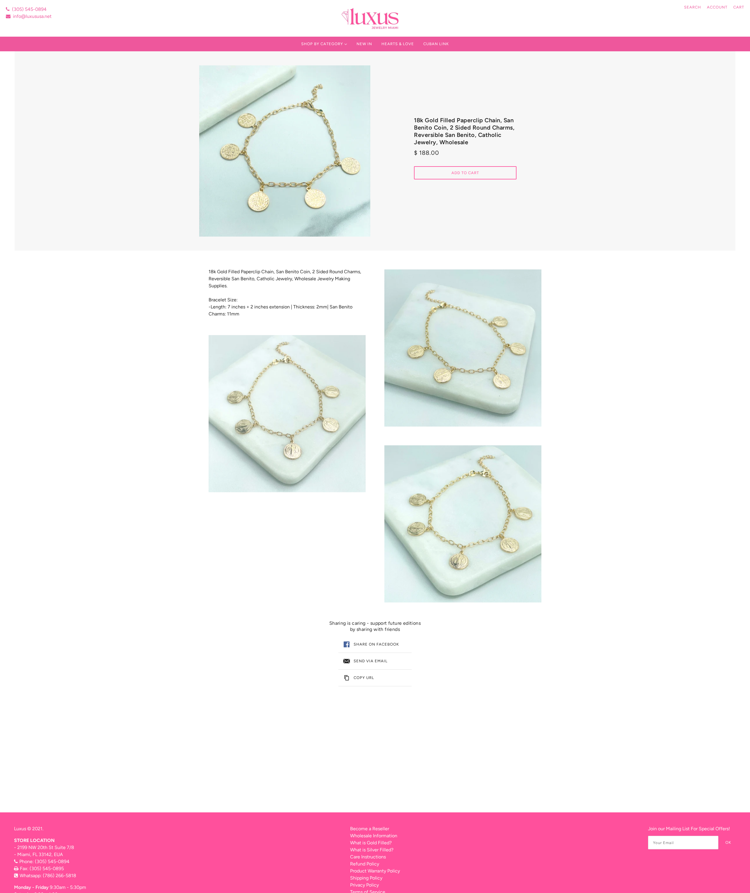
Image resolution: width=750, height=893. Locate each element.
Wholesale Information (373, 835)
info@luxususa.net (32, 16)
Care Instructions (368, 857)
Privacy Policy (364, 885)
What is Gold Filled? (371, 843)
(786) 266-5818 (59, 875)
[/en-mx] (370, 18)
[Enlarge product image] (284, 151)
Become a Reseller (369, 828)
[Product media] (287, 413)
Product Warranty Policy (375, 871)
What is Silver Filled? (371, 850)
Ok (728, 842)
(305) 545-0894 (29, 9)
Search (692, 7)
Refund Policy (364, 864)
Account (717, 7)
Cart (738, 7)
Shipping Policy (366, 878)
